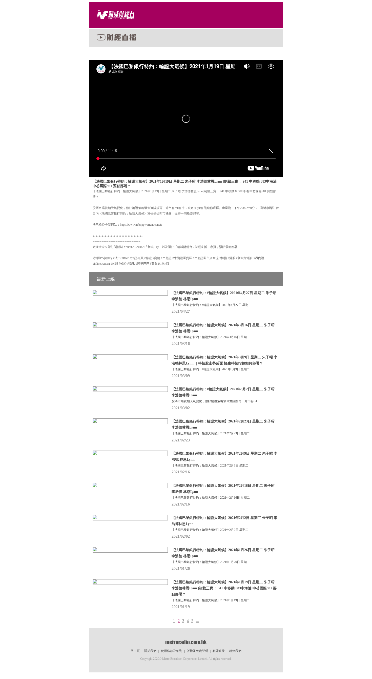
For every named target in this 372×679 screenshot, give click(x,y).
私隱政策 (219, 651)
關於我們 (150, 651)
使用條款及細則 (171, 651)
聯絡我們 (235, 651)
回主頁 (135, 651)
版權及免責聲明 (197, 651)
